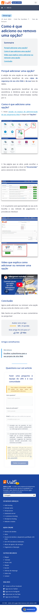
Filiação (7, 565)
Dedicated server (10, 513)
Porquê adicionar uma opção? (16, 48)
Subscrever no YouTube (12, 594)
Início (6, 534)
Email (18, 416)
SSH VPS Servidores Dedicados (14, 542)
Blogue (7, 557)
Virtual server (9, 511)
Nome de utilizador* (12, 408)
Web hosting (8, 505)
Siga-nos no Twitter (11, 589)
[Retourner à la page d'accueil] (2, 8)
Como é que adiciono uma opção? (17, 51)
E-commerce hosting (11, 516)
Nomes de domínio (10, 531)
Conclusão (8, 61)
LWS (9, 486)
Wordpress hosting (11, 519)
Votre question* (11, 395)
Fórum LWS (8, 562)
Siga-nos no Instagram (12, 591)
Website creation (10, 521)
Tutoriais (7, 560)
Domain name (9, 508)
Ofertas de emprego (11, 570)
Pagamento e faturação (12, 547)
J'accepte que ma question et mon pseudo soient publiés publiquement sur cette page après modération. (20, 427)
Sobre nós (8, 573)
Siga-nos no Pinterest (12, 597)
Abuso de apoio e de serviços (14, 544)
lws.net (7, 568)
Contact (7, 576)
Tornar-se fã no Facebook (13, 586)
